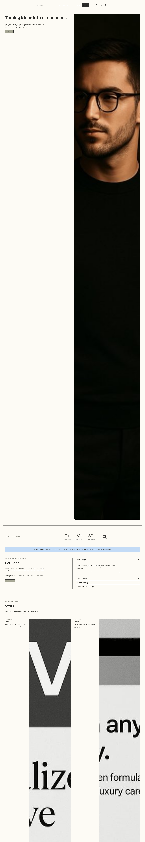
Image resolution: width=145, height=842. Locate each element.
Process (78, 5)
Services (65, 5)
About (58, 5)
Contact (85, 5)
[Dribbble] (96, 5)
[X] (106, 5)
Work (72, 5)
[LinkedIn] (101, 5)
